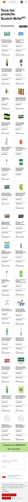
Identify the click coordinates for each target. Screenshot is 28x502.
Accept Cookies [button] (6, 498)
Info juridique (10, 475)
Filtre (23, 26)
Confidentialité (17, 475)
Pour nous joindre (14, 449)
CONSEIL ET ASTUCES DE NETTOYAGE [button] (10, 461)
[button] (17, 498)
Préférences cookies (12, 476)
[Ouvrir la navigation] (26, 2)
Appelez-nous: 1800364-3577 (15, 445)
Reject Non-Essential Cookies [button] (9, 494)
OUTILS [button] (4, 456)
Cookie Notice (5, 491)
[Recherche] (22, 2)
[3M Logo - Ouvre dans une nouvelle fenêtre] (4, 2)
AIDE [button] (3, 466)
